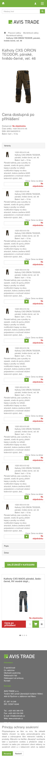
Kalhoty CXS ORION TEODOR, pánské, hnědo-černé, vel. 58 (27, 391)
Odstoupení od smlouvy (14, 678)
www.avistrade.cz (16, 718)
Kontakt (7, 680)
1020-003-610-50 (22, 230)
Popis (6, 546)
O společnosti (9, 667)
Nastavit (18, 753)
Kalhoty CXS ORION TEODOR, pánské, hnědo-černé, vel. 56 (27, 351)
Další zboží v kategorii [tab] (20, 564)
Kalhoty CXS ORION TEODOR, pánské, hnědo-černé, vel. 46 (27, 156)
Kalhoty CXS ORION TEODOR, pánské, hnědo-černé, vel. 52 (27, 273)
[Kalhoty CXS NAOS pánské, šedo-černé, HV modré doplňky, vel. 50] (23, 601)
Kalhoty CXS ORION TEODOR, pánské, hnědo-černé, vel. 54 (27, 312)
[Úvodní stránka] (5, 32)
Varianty (7, 145)
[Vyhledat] (42, 11)
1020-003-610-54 (22, 309)
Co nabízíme (9, 670)
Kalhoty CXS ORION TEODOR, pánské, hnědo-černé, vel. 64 (27, 508)
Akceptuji (7, 753)
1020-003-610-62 (22, 465)
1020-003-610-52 (22, 269)
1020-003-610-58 (22, 387)
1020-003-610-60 (22, 426)
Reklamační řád (10, 675)
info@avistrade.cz (17, 715)
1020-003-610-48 (22, 191)
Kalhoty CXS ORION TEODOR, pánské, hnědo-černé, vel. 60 (27, 430)
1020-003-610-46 (22, 152)
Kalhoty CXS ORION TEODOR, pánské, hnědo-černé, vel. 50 (27, 234)
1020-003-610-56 (22, 348)
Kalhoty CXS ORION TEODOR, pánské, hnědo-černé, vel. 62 (27, 469)
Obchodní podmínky (12, 673)
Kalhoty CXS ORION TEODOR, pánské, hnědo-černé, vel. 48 (27, 195)
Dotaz (6, 552)
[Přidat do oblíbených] (42, 624)
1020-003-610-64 (22, 504)
